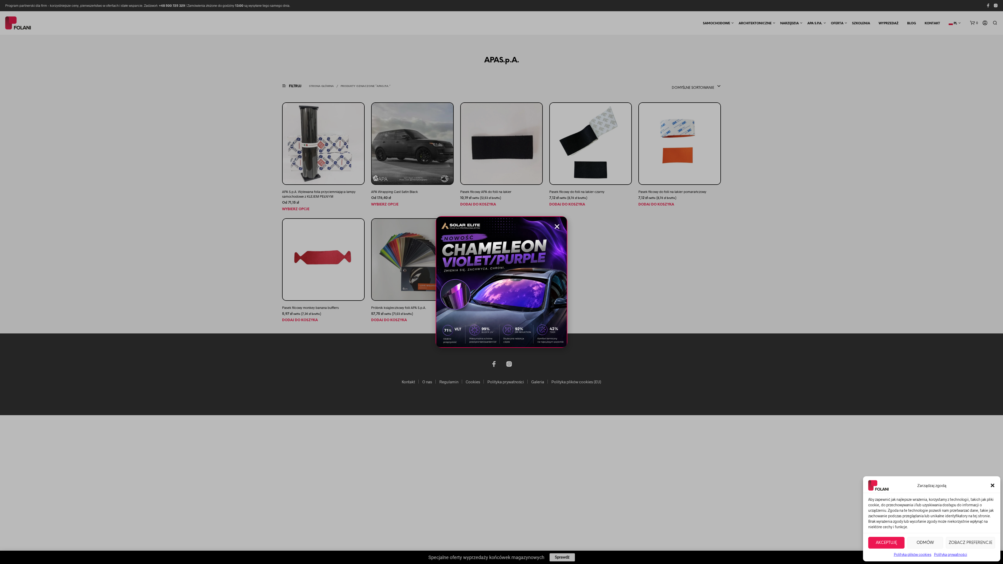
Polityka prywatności (950, 554)
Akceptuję (886, 543)
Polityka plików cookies (912, 554)
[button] (992, 485)
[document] (501, 282)
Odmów (925, 543)
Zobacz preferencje (970, 543)
